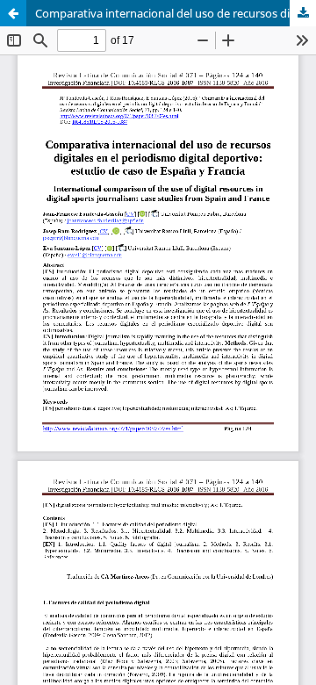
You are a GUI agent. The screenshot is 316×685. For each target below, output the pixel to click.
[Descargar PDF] (303, 13)
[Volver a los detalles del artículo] (13, 13)
